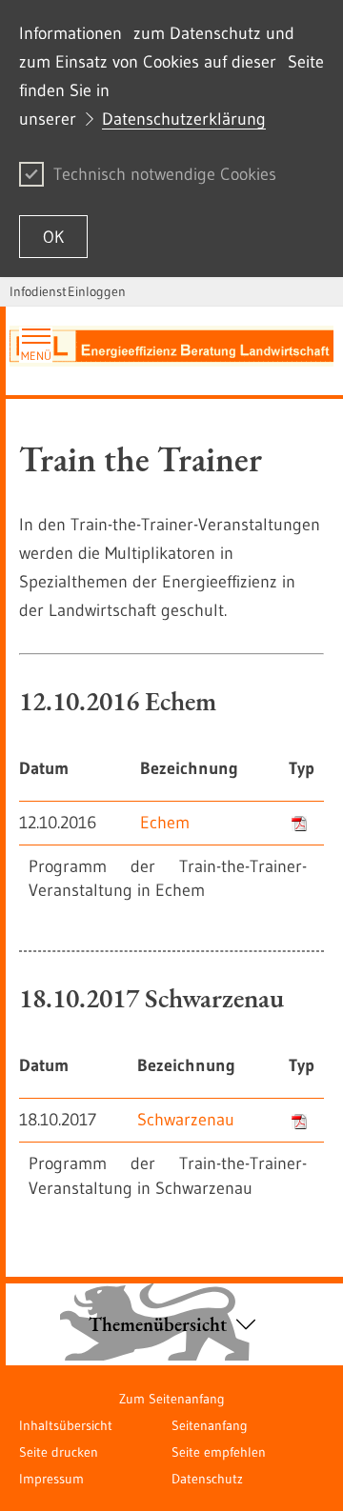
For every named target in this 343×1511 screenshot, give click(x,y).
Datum (44, 768)
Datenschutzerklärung (184, 119)
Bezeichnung (189, 768)
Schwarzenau (185, 1119)
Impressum (51, 1478)
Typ (301, 768)
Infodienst (38, 291)
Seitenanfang (210, 1425)
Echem (165, 822)
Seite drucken (58, 1452)
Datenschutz (207, 1478)
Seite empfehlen (219, 1452)
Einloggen (97, 291)
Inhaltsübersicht (65, 1425)
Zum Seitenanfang (172, 1398)
